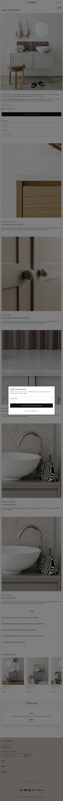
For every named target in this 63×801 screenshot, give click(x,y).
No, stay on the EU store (31, 411)
